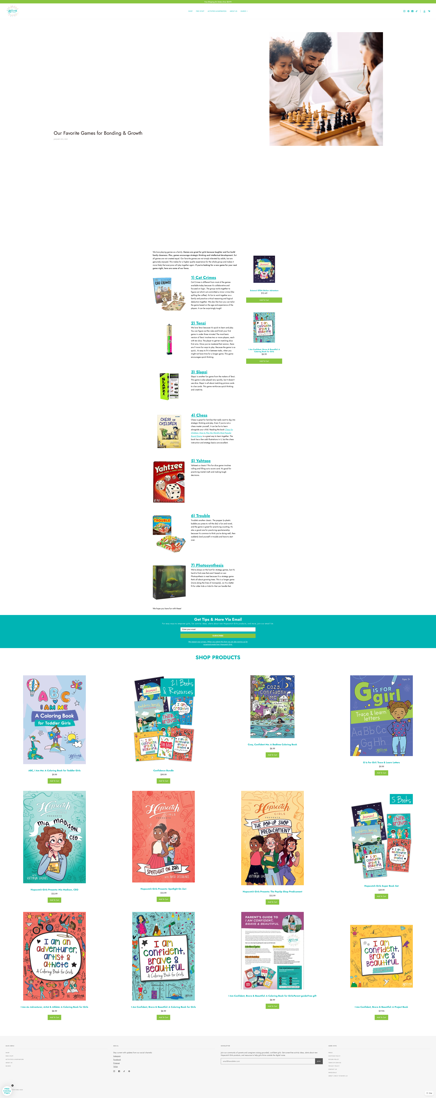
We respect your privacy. (182, 563)
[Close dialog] (261, 516)
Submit (195, 570)
